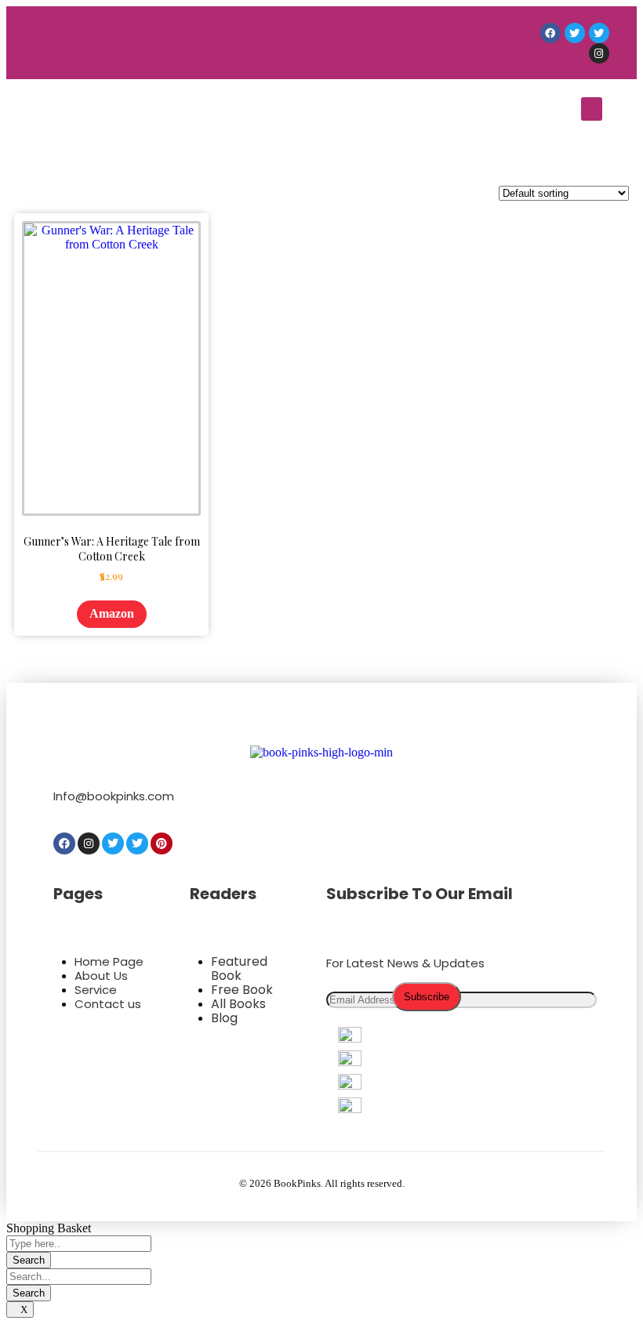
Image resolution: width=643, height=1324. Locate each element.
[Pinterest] (162, 843)
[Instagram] (599, 53)
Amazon (111, 613)
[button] (591, 109)
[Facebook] (550, 33)
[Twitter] (575, 33)
